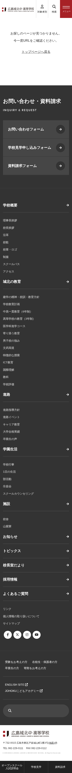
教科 (6, 377)
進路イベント (11, 417)
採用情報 (10, 579)
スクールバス (11, 264)
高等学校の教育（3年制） (19, 318)
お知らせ (10, 537)
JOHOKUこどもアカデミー (22, 690)
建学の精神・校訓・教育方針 (21, 297)
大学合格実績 (11, 431)
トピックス (12, 551)
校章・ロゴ (10, 249)
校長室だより (14, 565)
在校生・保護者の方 (44, 662)
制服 (6, 256)
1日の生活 (9, 471)
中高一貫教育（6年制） (18, 311)
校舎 (6, 519)
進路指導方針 (11, 409)
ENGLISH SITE (15, 684)
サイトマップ (11, 623)
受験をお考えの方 (16, 662)
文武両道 (8, 347)
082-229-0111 (15, 748)
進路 (6, 394)
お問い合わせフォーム (26, 129)
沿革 (6, 235)
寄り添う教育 (11, 333)
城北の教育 (12, 282)
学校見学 (36, 766)
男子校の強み (11, 340)
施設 (6, 504)
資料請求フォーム (22, 166)
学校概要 (10, 205)
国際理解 (8, 369)
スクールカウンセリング (18, 493)
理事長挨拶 (10, 220)
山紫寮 (7, 526)
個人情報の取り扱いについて (21, 616)
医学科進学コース (14, 326)
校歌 (6, 242)
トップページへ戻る (36, 51)
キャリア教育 (11, 424)
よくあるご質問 (15, 594)
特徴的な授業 (11, 355)
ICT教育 (8, 362)
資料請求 (60, 766)
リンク (7, 608)
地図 (51, 742)
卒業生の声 (10, 439)
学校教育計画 (11, 304)
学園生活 (10, 449)
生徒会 (7, 486)
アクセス (8, 271)
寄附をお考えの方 (35, 668)
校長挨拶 (8, 227)
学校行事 (8, 464)
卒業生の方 (12, 668)
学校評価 (8, 384)
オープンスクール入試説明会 (12, 767)
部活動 (7, 479)
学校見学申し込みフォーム (29, 148)
